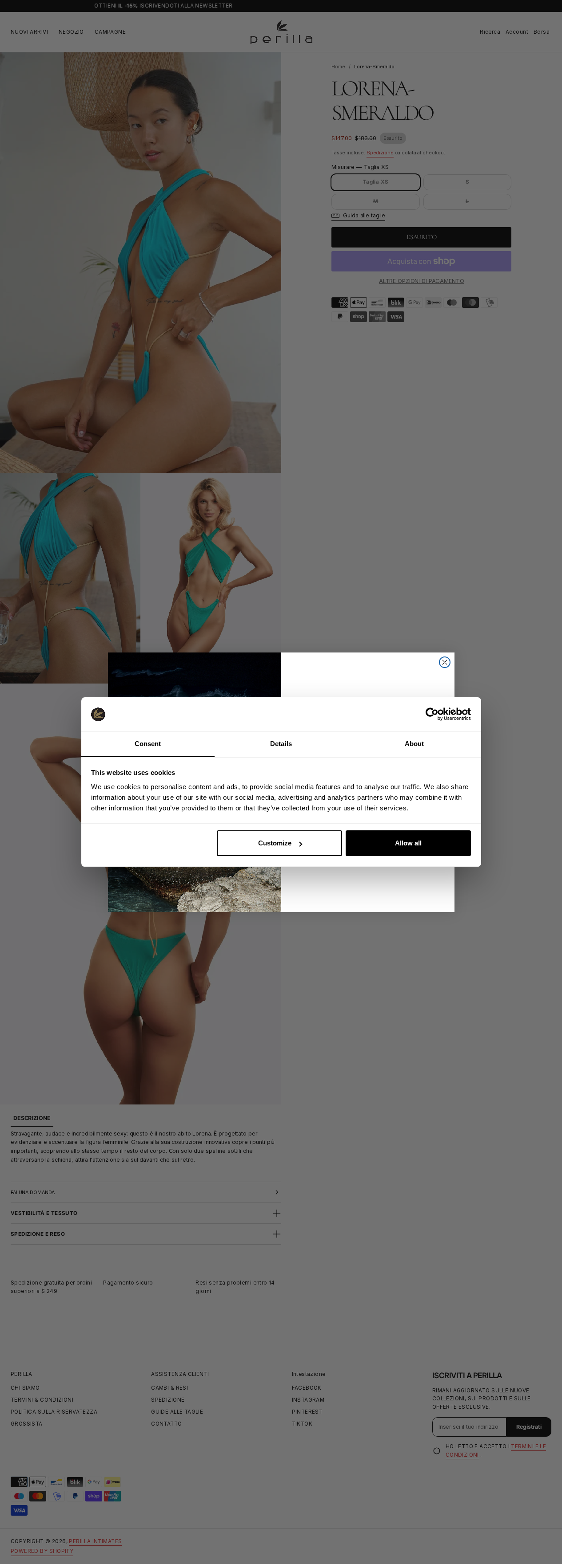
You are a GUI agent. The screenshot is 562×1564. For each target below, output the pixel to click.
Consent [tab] (148, 743)
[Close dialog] (444, 662)
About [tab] (414, 743)
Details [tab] (281, 743)
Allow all (408, 843)
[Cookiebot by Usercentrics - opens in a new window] (432, 714)
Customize (274, 843)
